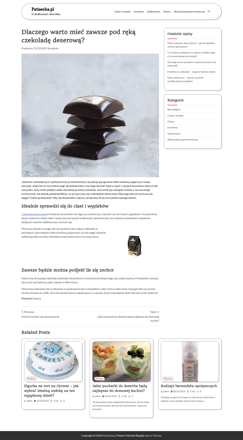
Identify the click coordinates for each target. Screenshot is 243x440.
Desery (167, 11)
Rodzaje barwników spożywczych (189, 386)
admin (54, 48)
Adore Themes (153, 435)
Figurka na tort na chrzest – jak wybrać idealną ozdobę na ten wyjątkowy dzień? (51, 390)
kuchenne (139, 11)
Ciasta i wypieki (122, 11)
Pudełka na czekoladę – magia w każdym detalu (191, 71)
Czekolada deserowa (33, 214)
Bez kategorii (174, 109)
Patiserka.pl (43, 9)
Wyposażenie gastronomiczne (189, 11)
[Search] (208, 11)
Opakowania (153, 11)
